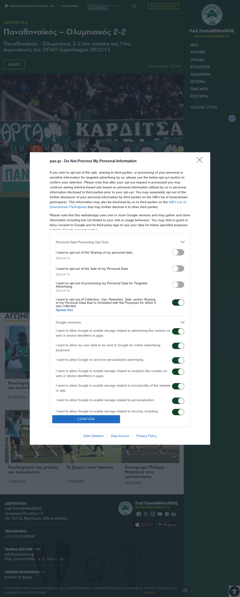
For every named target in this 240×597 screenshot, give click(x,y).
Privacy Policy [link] (146, 436)
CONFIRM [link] (86, 419)
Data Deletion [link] (93, 436)
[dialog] (120, 298)
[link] (201, 161)
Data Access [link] (120, 436)
